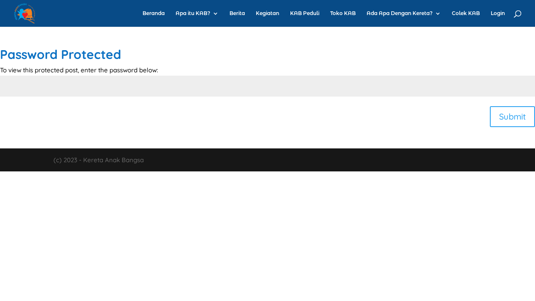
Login (498, 13)
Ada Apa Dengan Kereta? (400, 13)
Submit (512, 116)
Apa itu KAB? (193, 13)
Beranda (154, 13)
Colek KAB (466, 13)
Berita (237, 13)
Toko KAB (343, 13)
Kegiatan (267, 13)
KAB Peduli (304, 13)
